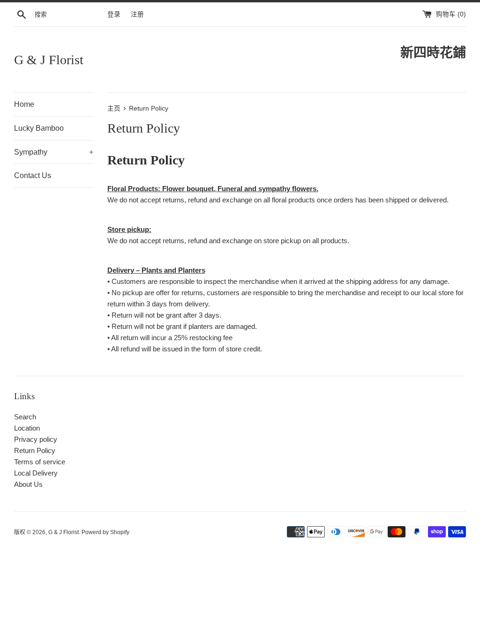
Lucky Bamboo (39, 128)
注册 (137, 14)
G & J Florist (48, 59)
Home (24, 104)
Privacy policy (35, 439)
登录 (113, 14)
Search (25, 417)
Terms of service (39, 462)
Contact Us (32, 175)
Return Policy (34, 450)
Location (27, 428)
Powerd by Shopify (105, 532)
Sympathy (53, 152)
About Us (28, 484)
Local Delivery (36, 473)
